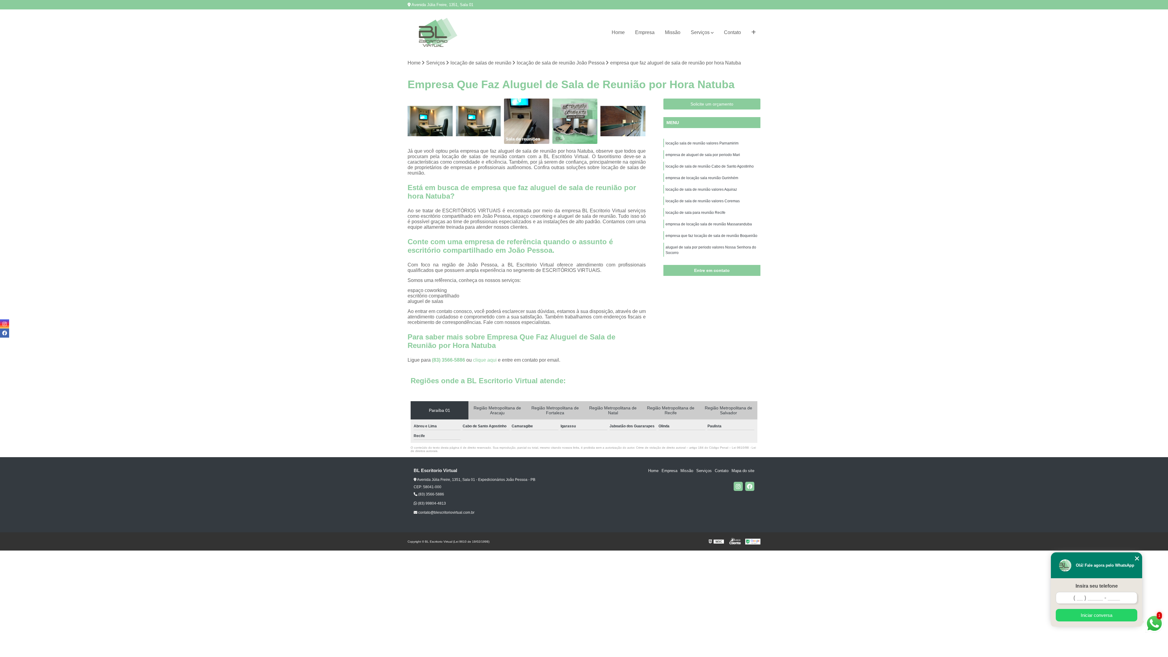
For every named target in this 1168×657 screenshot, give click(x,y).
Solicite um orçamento (711, 104)
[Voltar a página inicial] (438, 32)
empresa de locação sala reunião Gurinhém (702, 178)
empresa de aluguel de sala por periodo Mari (703, 155)
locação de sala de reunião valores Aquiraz (701, 189)
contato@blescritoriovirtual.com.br (445, 512)
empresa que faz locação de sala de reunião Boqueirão (711, 236)
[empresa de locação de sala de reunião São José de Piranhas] (526, 121)
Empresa (645, 32)
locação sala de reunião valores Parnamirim (702, 143)
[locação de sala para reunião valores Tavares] (430, 121)
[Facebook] (749, 486)
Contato (732, 32)
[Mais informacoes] (753, 32)
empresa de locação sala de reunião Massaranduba (709, 224)
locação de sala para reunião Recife (695, 212)
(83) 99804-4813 (431, 503)
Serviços (700, 32)
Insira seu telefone (1097, 586)
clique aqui (485, 360)
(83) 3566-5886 (449, 360)
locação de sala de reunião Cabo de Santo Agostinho (710, 166)
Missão (672, 32)
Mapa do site (743, 470)
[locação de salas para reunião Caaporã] (623, 121)
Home (618, 32)
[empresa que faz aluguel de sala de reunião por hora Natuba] (575, 121)
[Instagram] (738, 486)
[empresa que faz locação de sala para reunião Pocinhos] (478, 121)
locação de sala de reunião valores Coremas (703, 201)
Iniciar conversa (1096, 615)
